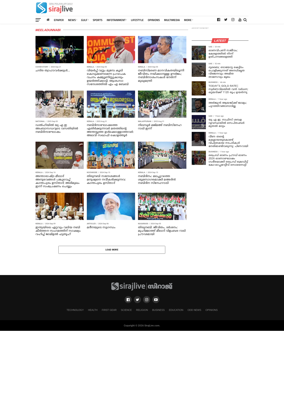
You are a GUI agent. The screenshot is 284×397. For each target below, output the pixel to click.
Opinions (211, 309)
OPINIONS (154, 20)
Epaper (59, 20)
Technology (75, 309)
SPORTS (97, 20)
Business (158, 309)
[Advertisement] (183, 8)
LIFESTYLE (137, 20)
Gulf (84, 20)
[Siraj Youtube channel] (155, 299)
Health (92, 309)
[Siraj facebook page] (128, 299)
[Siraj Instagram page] (146, 299)
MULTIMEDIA (172, 20)
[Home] (48, 20)
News (72, 20)
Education (176, 309)
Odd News (194, 309)
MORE (188, 20)
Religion (142, 309)
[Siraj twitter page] (137, 299)
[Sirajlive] (142, 289)
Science (126, 309)
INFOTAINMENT (116, 20)
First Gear (109, 309)
